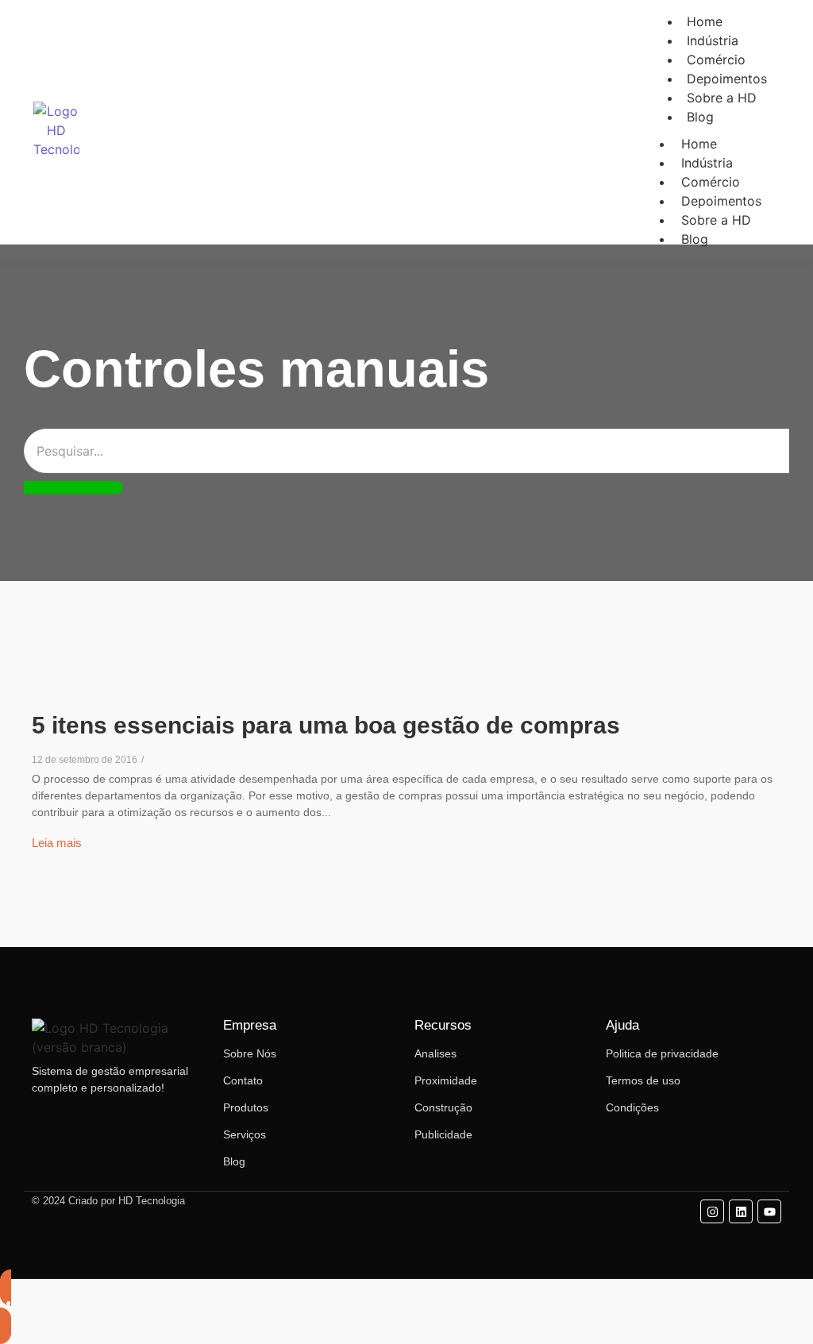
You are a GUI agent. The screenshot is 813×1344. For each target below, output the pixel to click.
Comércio (710, 182)
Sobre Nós (249, 1053)
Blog (700, 117)
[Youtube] (769, 1211)
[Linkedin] (741, 1211)
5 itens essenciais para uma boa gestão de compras (326, 725)
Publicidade (443, 1134)
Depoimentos (721, 201)
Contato (243, 1080)
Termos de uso (643, 1080)
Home (699, 144)
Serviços (244, 1134)
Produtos (245, 1107)
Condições (632, 1107)
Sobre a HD (722, 98)
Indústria (707, 163)
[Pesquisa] (73, 487)
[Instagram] (712, 1211)
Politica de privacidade (662, 1053)
